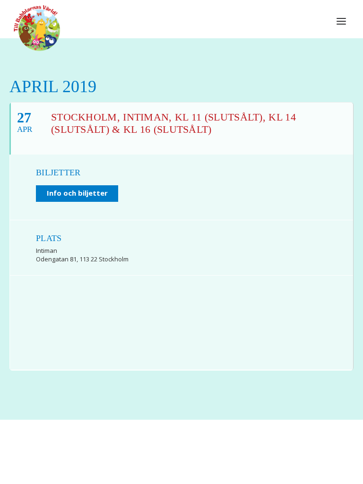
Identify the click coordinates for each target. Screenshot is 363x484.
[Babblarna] (37, 27)
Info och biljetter (77, 193)
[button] (341, 21)
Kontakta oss (206, 456)
